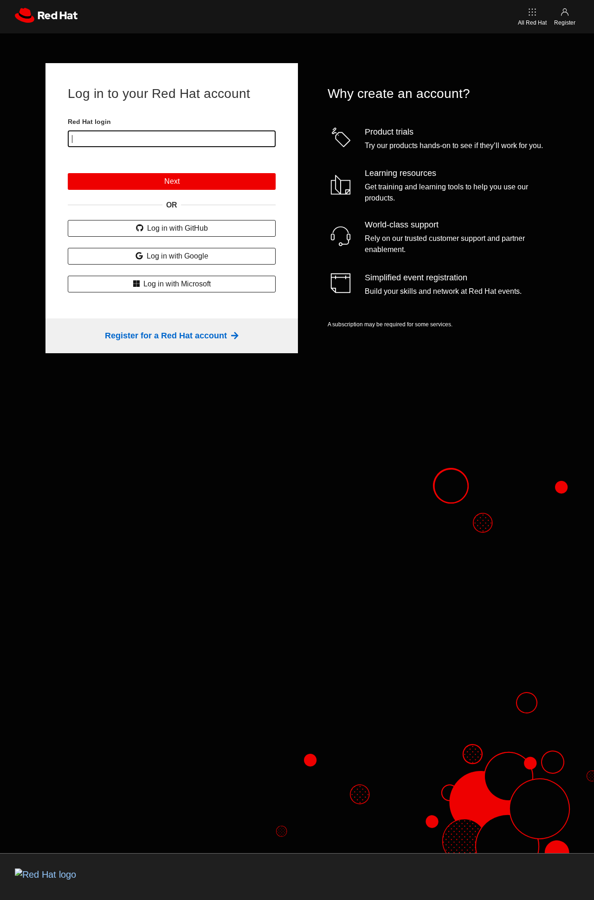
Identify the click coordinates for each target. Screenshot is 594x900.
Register (564, 22)
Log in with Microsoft (176, 284)
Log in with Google (176, 256)
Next (172, 181)
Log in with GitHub (176, 228)
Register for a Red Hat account (167, 335)
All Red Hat (532, 22)
